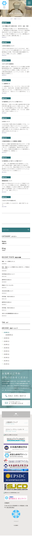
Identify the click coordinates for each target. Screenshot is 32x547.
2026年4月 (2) (9, 335)
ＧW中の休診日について (8, 46)
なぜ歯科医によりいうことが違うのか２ (12, 101)
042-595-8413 (10, 507)
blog (5, 80)
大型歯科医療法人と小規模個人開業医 (11, 141)
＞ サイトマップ (16, 521)
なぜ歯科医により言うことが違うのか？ (12, 161)
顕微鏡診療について (7, 181)
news (5, 22)
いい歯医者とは (6, 83)
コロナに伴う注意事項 (7, 64)
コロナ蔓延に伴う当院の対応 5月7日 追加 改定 (15, 26)
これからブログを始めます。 (9, 200)
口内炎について (6, 121)
